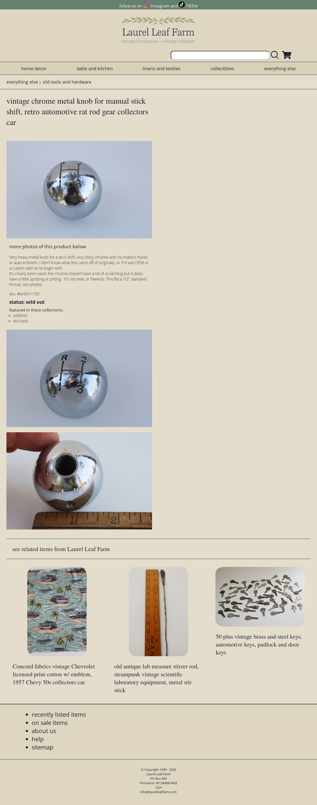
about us (44, 731)
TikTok (192, 6)
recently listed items (59, 714)
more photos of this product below (47, 246)
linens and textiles (162, 68)
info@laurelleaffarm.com (158, 792)
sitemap (42, 747)
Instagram (160, 6)
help (38, 739)
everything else (280, 68)
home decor (34, 68)
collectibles (222, 68)
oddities (20, 315)
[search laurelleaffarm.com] (276, 55)
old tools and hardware (67, 82)
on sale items (50, 722)
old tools (20, 321)
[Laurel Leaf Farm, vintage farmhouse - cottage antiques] (158, 30)
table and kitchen (95, 68)
